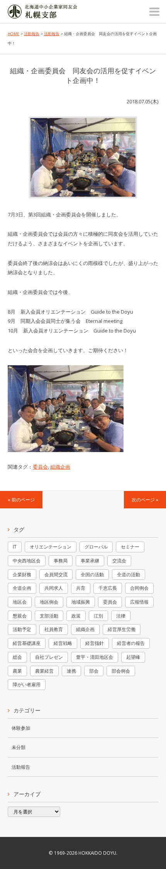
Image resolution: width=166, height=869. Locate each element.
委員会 (40, 466)
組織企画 (60, 466)
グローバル (96, 546)
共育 (80, 588)
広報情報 (139, 602)
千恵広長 (107, 588)
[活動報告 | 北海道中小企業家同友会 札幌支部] (42, 13)
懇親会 (20, 616)
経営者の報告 (131, 643)
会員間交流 (56, 574)
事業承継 (90, 560)
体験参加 (21, 728)
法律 (120, 616)
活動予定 (22, 629)
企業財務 (22, 574)
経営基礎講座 (27, 643)
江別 (98, 616)
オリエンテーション (50, 546)
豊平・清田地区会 (94, 657)
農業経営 (44, 671)
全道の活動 (128, 574)
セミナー (130, 546)
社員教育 (53, 629)
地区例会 (49, 602)
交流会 (119, 560)
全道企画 (22, 588)
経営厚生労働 (122, 629)
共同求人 (53, 588)
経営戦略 (63, 643)
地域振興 (80, 602)
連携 (71, 671)
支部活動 (49, 616)
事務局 (61, 560)
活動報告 (31, 33)
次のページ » (145, 499)
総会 (17, 657)
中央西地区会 (27, 560)
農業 (17, 671)
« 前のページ (21, 499)
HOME (13, 33)
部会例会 (121, 671)
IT (15, 546)
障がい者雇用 (27, 684)
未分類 (18, 747)
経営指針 (94, 643)
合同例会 (139, 588)
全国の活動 (92, 574)
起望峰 (133, 657)
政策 (76, 616)
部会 (93, 671)
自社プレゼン (49, 657)
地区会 (20, 602)
